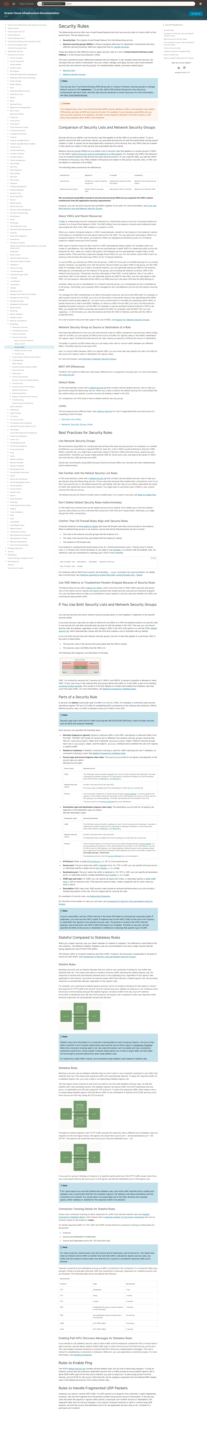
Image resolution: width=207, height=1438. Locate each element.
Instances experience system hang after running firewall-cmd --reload (111, 575)
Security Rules (169, 30)
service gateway (130, 794)
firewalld (116, 550)
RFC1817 (104, 779)
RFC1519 (116, 779)
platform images (91, 526)
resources (86, 89)
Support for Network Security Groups (132, 320)
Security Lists (69, 70)
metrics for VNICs (94, 588)
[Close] (5, 54)
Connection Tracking (142, 1045)
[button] (80, 666)
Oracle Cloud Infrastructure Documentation (31, 13)
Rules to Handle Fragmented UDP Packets (179, 58)
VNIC (62, 221)
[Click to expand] (80, 666)
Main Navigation (14, 4)
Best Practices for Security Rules (175, 39)
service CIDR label (107, 802)
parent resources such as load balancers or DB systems (97, 154)
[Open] (5, 24)
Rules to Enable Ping (171, 55)
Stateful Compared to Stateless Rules (177, 51)
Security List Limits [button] (71, 419)
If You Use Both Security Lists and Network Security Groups (179, 43)
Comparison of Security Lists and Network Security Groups (179, 35)
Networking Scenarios (100, 896)
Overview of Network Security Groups (99, 359)
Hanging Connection (83, 1355)
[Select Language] (200, 4)
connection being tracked (70, 686)
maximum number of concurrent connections (124, 1217)
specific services (121, 47)
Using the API (68, 375)
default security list (98, 388)
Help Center (26, 3)
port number (101, 868)
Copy (154, 558)
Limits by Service (104, 411)
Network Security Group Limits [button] (77, 424)
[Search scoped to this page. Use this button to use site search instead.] (63, 3)
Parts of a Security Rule (172, 48)
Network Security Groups (74, 74)
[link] (53, 3)
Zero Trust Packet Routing (75, 95)
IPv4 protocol (93, 861)
